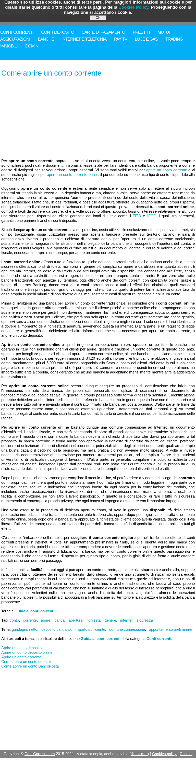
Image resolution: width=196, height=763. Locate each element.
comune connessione (127, 629)
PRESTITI (141, 32)
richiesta (94, 620)
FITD (137, 216)
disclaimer (139, 754)
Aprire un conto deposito (21, 648)
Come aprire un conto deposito (26, 661)
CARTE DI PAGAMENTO (103, 32)
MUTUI (163, 32)
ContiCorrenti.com (39, 754)
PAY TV (120, 39)
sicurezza (145, 620)
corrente (30, 620)
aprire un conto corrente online (72, 174)
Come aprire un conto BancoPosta (30, 666)
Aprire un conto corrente (21, 657)
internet (126, 620)
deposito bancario (56, 629)
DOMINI (32, 46)
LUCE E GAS (146, 39)
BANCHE (46, 39)
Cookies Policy (133, 7)
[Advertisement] (98, 118)
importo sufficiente (90, 629)
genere (110, 620)
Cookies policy (164, 754)
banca (59, 620)
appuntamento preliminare (170, 629)
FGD (152, 216)
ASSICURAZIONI (15, 39)
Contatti (186, 754)
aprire (45, 620)
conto (14, 620)
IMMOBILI (9, 46)
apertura (75, 620)
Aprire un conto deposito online (26, 652)
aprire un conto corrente (166, 170)
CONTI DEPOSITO (57, 32)
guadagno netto (24, 629)
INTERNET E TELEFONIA (84, 39)
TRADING (174, 39)
